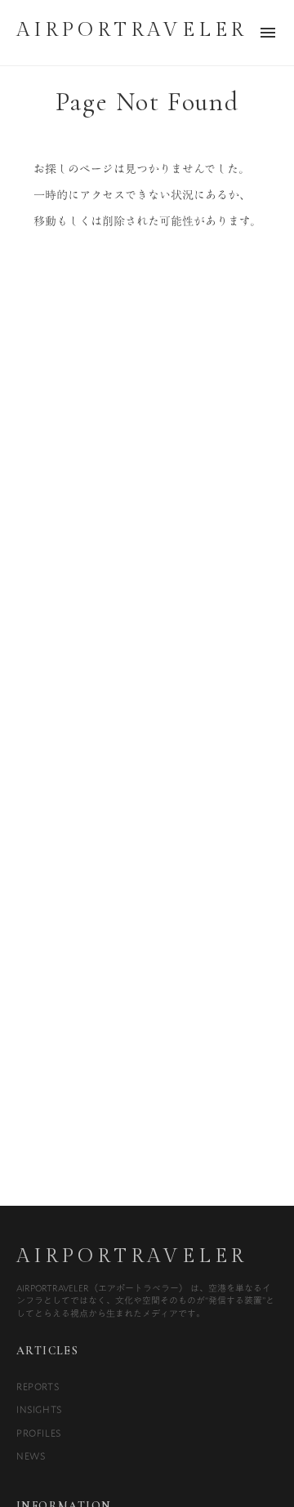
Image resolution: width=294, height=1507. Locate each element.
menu (268, 32)
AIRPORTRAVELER (131, 1256)
